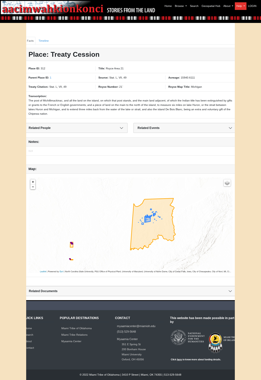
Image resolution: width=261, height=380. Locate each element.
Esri (61, 271)
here (179, 359)
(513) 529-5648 (126, 331)
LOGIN (252, 5)
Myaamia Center (71, 341)
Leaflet (43, 271)
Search (194, 5)
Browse (180, 5)
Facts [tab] (30, 40)
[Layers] (227, 182)
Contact (29, 347)
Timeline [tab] (44, 40)
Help (239, 5)
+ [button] (33, 182)
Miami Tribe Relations (74, 334)
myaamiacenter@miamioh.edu (136, 326)
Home (168, 5)
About (227, 5)
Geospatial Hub (211, 5)
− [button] (33, 187)
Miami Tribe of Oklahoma (76, 328)
